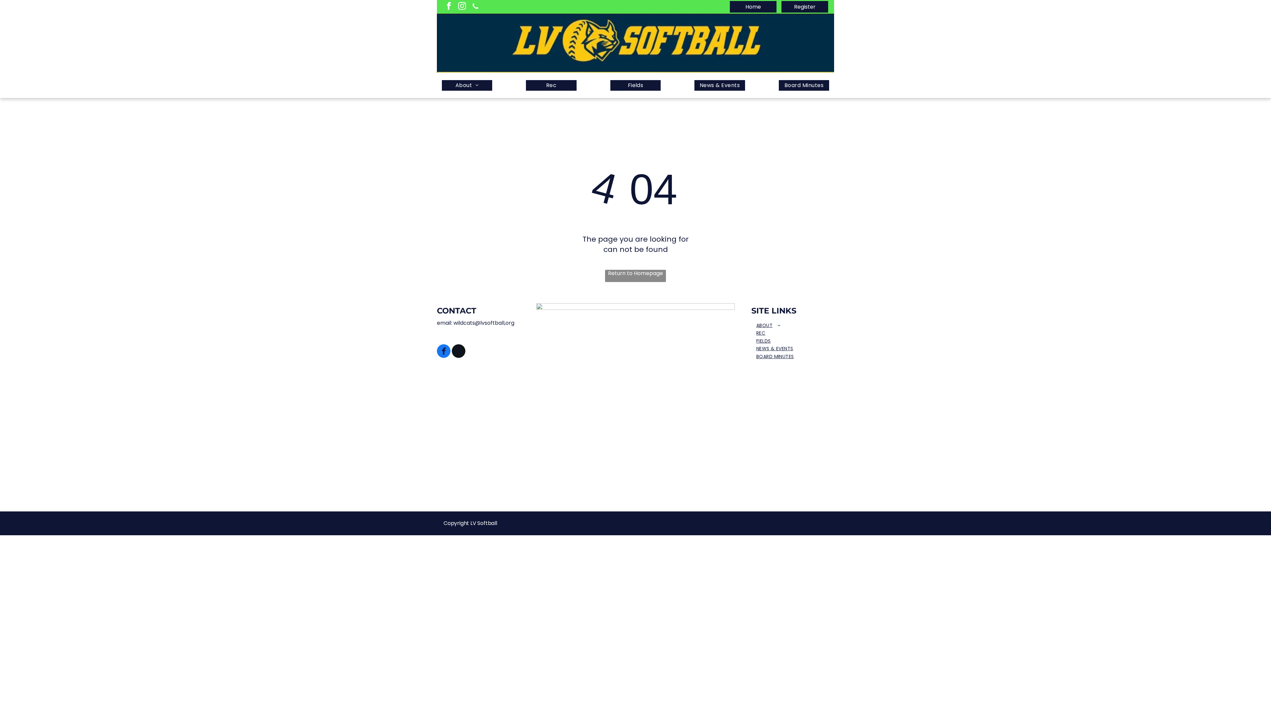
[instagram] (462, 7)
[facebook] (449, 7)
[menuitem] (467, 85)
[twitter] (458, 351)
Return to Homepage (635, 273)
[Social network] (475, 7)
